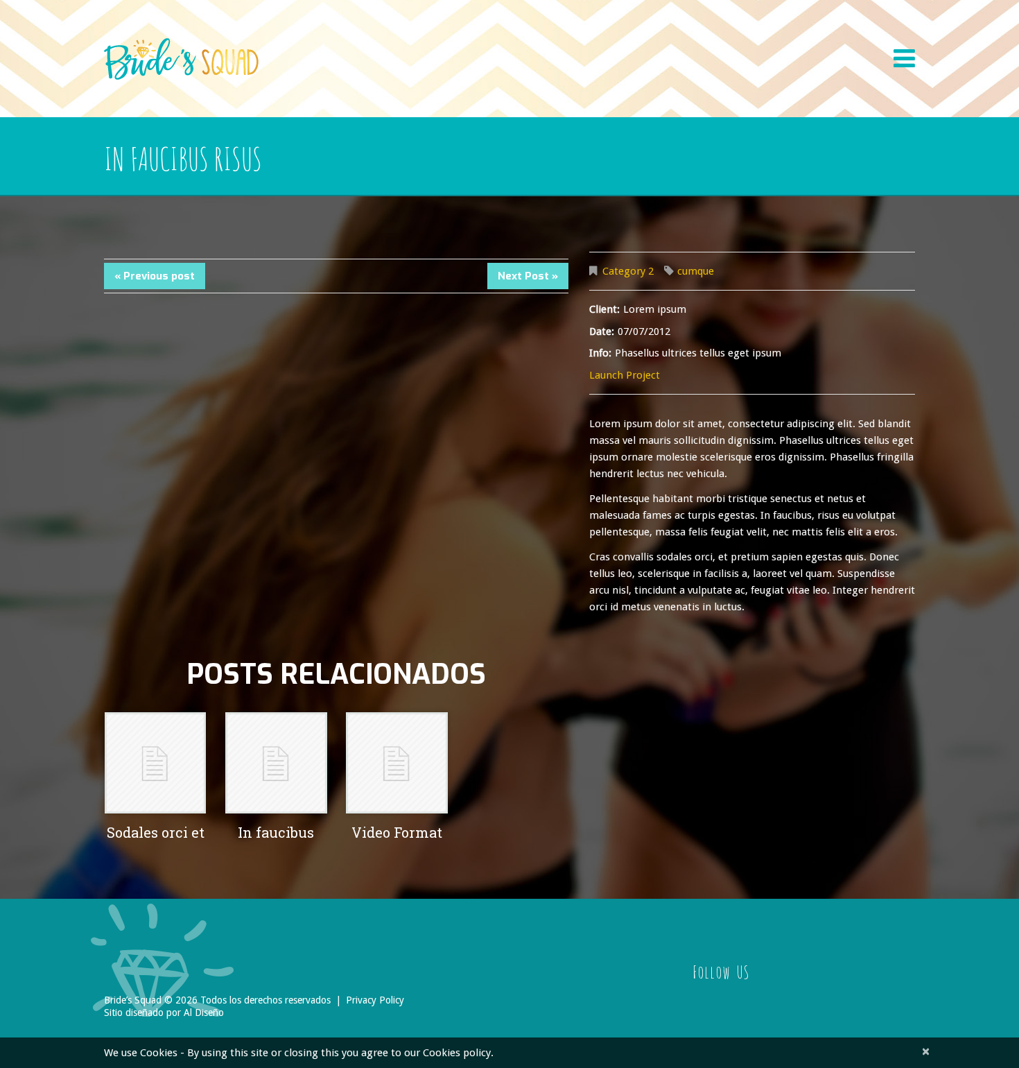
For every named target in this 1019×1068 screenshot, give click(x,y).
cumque (695, 271)
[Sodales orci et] (155, 762)
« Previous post (154, 276)
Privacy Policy (375, 1000)
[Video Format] (396, 762)
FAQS (562, 39)
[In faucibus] (275, 762)
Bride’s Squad (133, 1000)
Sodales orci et (155, 832)
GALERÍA (827, 39)
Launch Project (624, 375)
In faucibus (276, 832)
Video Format (396, 832)
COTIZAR (761, 39)
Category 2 (628, 271)
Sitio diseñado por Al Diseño (164, 1012)
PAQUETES (500, 40)
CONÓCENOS (418, 40)
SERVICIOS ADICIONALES (657, 39)
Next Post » (528, 276)
